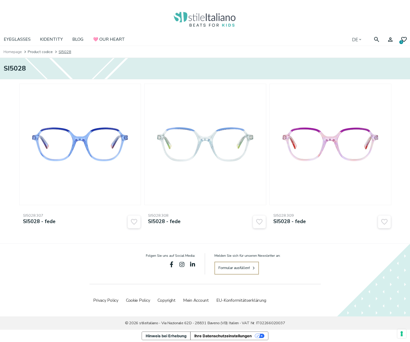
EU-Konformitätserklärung (241, 300)
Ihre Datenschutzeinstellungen (223, 335)
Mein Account (196, 300)
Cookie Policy (138, 300)
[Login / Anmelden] (390, 39)
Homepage (13, 51)
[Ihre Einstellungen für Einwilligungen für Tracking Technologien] (401, 333)
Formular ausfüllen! (234, 267)
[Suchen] (376, 39)
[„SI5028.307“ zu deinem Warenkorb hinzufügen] (134, 222)
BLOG (78, 39)
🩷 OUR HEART (109, 39)
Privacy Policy (105, 300)
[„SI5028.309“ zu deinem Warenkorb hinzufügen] (384, 222)
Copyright (167, 300)
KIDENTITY (51, 39)
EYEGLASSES (17, 39)
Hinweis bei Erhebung (166, 335)
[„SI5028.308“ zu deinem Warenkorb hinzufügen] (259, 222)
